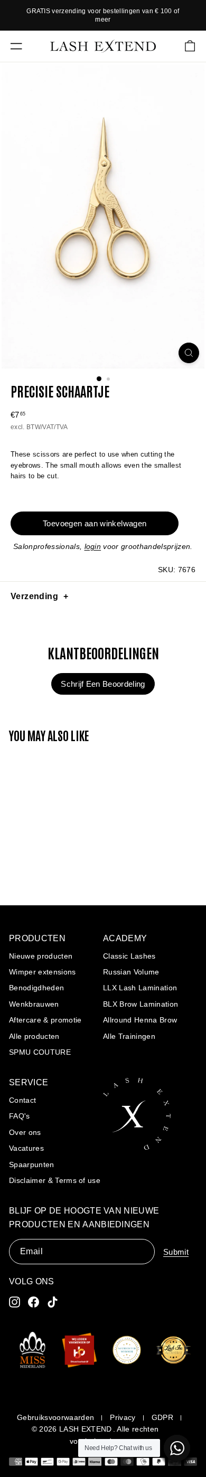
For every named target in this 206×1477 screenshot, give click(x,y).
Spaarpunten (31, 1164)
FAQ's (19, 1116)
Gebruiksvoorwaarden (55, 1417)
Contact (22, 1100)
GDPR (162, 1417)
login (93, 546)
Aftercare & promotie (45, 1020)
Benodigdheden (36, 987)
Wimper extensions (42, 972)
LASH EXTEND (85, 1429)
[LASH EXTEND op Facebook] (33, 1302)
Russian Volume (131, 972)
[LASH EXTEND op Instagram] (14, 1302)
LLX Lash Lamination (140, 987)
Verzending (34, 596)
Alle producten (34, 1036)
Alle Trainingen (129, 1036)
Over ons (25, 1132)
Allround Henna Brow (140, 1020)
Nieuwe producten (40, 956)
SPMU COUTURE (40, 1052)
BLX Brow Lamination (140, 1004)
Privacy (122, 1417)
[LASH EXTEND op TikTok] (52, 1302)
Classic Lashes (129, 956)
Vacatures (26, 1148)
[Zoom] (189, 353)
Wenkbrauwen (34, 1004)
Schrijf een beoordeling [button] (103, 683)
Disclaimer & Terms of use (54, 1180)
